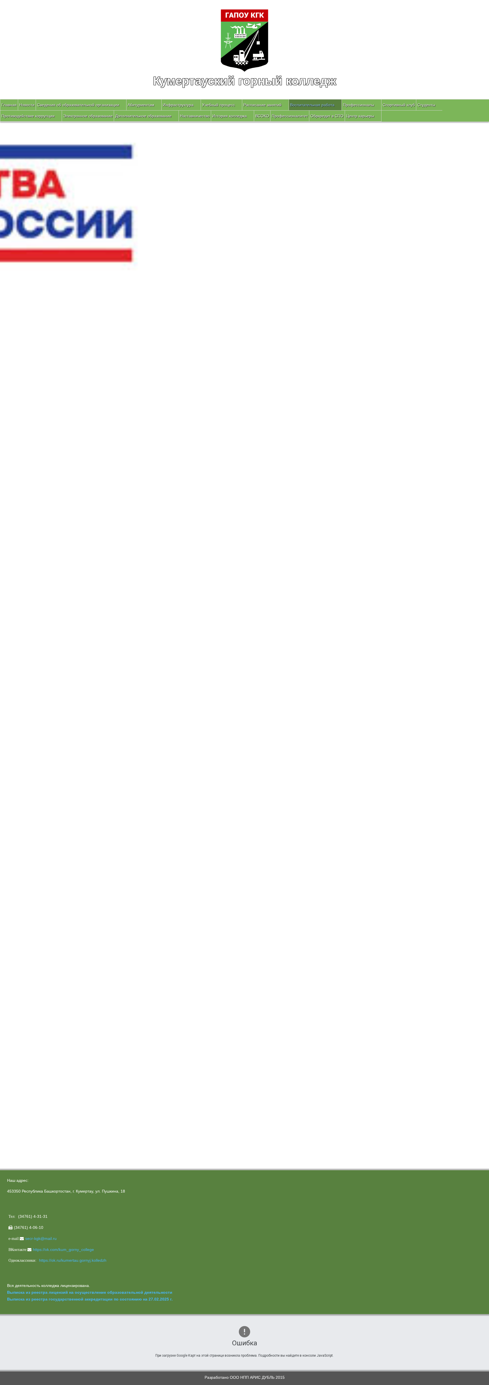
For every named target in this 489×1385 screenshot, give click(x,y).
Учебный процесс (218, 105)
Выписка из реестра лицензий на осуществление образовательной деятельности (89, 1292)
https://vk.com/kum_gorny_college (63, 1249)
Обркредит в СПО (327, 116)
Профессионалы (358, 105)
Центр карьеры (360, 116)
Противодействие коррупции (28, 116)
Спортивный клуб (399, 105)
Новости (27, 105)
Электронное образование (88, 116)
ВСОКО (262, 116)
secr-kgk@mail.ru (41, 1238)
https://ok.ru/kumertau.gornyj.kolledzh (72, 1260)
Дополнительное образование (143, 116)
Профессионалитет (290, 116)
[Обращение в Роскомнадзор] (42, 813)
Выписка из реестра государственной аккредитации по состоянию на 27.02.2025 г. (90, 1299)
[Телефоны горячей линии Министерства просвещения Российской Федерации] (42, 923)
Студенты (426, 105)
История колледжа (229, 116)
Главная (9, 105)
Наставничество (195, 116)
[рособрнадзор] (49, 700)
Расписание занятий (262, 105)
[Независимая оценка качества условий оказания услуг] (78, 1008)
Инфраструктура (178, 105)
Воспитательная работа (312, 105)
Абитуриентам (141, 105)
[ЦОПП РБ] (42, 737)
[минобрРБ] (42, 663)
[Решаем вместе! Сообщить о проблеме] (42, 1104)
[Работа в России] (42, 769)
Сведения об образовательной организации (78, 105)
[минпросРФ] (41, 631)
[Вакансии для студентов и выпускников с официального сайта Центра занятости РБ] (42, 795)
